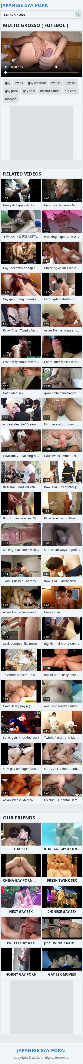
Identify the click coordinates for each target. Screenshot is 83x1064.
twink (19, 83)
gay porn (11, 91)
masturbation (50, 91)
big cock (70, 91)
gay (7, 83)
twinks (55, 83)
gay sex (71, 83)
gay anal (29, 91)
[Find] (78, 14)
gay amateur (37, 83)
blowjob (10, 99)
